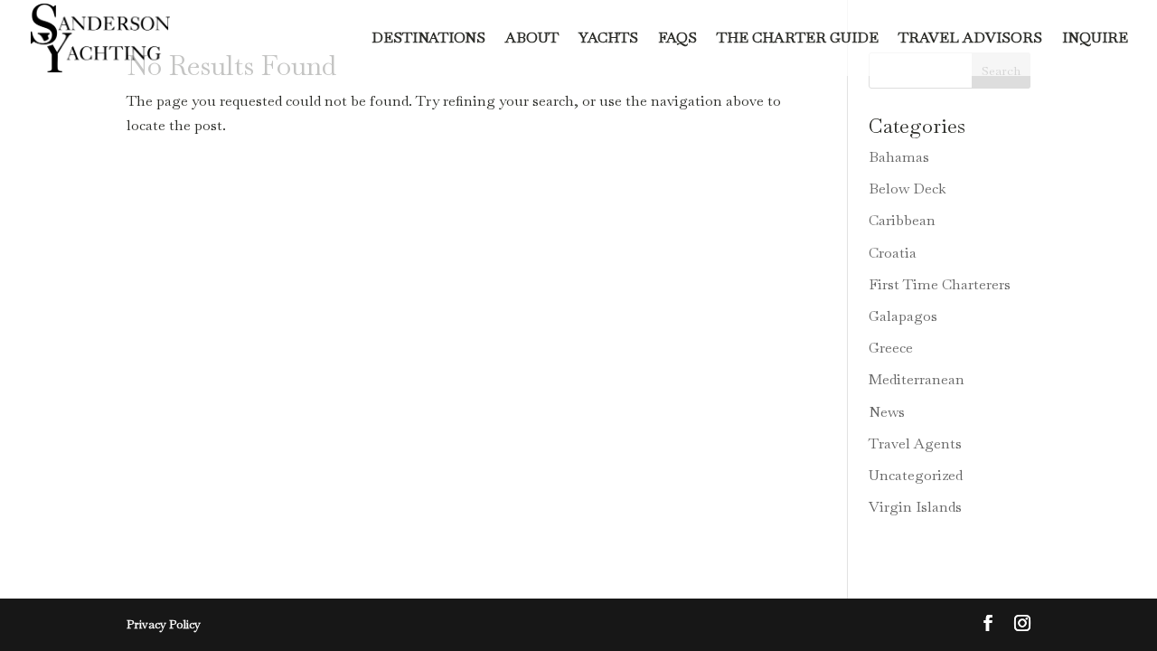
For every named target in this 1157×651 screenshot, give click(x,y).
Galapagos (903, 316)
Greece (891, 347)
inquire (1095, 39)
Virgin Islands (915, 506)
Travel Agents (915, 443)
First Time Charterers (940, 284)
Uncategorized (916, 475)
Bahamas (899, 156)
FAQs (677, 39)
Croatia (893, 252)
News (887, 411)
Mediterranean (916, 379)
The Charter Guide (798, 39)
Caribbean (902, 220)
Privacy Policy (164, 624)
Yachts (608, 39)
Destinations (428, 39)
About (532, 39)
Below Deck (907, 188)
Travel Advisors (970, 39)
